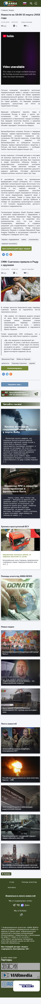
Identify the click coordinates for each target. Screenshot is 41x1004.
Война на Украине (23, 359)
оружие (32, 363)
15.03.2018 (9, 22)
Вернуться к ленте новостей (21, 896)
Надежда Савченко (19, 363)
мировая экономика (9, 244)
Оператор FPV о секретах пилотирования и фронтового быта (20, 489)
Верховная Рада (8, 359)
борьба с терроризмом (10, 239)
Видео (11, 10)
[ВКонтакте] (3, 254)
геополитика (33, 239)
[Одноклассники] (10, 254)
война (24, 239)
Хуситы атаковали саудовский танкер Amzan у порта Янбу (20, 429)
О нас (11, 882)
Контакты (12, 887)
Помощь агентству (29, 882)
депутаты (5, 363)
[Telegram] (7, 254)
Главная (4, 10)
